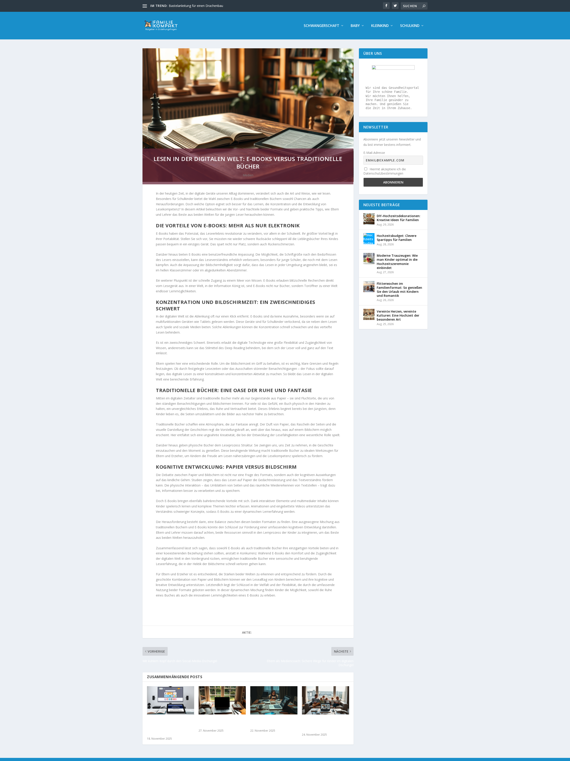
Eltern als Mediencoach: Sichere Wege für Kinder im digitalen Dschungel (324, 725)
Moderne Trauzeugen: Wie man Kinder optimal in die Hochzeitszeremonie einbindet (397, 261)
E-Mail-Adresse (374, 153)
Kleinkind (380, 26)
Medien (248, 175)
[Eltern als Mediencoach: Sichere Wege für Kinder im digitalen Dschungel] (325, 700)
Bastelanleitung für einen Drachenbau (196, 6)
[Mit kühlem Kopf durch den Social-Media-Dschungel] (273, 700)
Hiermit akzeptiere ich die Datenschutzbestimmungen (384, 171)
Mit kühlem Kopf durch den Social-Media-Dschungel (273, 723)
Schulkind (409, 26)
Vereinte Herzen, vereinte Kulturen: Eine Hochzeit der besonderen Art (398, 315)
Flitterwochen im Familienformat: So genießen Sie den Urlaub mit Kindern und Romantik (399, 289)
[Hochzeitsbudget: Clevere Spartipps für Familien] (369, 238)
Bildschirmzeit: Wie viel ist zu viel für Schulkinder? (220, 723)
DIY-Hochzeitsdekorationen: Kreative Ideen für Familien (398, 218)
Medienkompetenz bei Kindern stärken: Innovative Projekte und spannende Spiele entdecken (170, 727)
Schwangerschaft (321, 26)
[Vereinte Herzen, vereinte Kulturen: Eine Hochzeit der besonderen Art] (369, 314)
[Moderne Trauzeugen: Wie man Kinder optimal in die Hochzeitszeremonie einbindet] (369, 258)
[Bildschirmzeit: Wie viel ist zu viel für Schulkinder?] (222, 700)
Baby (355, 26)
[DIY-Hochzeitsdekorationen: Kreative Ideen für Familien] (369, 218)
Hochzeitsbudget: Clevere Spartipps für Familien (396, 238)
